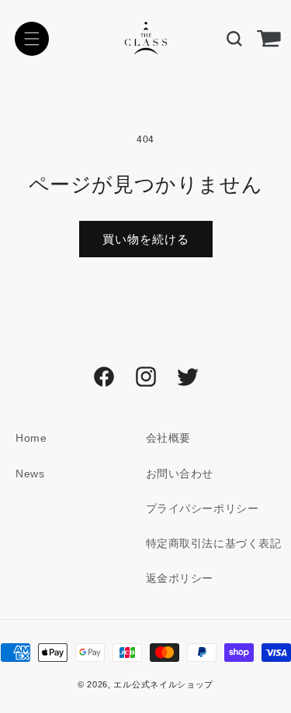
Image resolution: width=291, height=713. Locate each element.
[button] (32, 39)
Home (31, 438)
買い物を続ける (145, 239)
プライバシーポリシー (202, 508)
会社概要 (168, 438)
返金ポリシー (180, 578)
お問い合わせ (180, 473)
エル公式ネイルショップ (163, 684)
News (30, 473)
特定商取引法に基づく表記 (214, 543)
